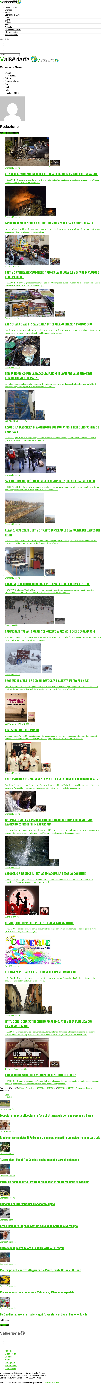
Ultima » (88, 1088)
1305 (46, 1088)
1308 (60, 1088)
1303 (38, 1088)
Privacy (7, 1359)
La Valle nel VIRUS (13, 30)
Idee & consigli (11, 32)
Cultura (8, 22)
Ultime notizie (11, 7)
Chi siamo (8, 1356)
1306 (51, 1088)
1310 (69, 1088)
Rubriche (8, 27)
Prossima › (80, 1088)
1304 (42, 1088)
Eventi (7, 20)
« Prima (21, 1088)
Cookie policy (10, 1362)
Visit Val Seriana (11, 1365)
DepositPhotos (10, 1368)
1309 (64, 1088)
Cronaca (8, 10)
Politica (8, 12)
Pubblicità (8, 1350)
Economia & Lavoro (13, 15)
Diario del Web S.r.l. (51, 1382)
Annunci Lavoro (11, 34)
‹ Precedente (30, 1088)
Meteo (8, 25)
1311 (73, 1088)
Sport (7, 17)
